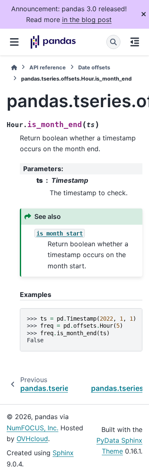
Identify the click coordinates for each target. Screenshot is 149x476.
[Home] (14, 67)
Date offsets (94, 67)
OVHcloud (32, 438)
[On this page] (134, 42)
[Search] (113, 42)
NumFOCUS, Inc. (32, 428)
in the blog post (87, 19)
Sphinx (63, 453)
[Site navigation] (14, 42)
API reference (47, 67)
